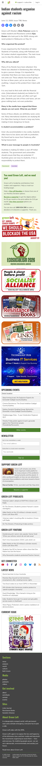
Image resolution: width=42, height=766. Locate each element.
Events (4, 700)
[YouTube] (2, 564)
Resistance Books (8, 710)
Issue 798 (18, 20)
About (4, 693)
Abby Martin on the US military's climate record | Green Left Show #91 (20, 513)
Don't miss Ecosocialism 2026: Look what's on (19, 540)
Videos (4, 684)
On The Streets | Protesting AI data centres (18, 524)
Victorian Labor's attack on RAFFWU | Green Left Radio (20, 502)
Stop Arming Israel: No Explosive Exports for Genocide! (18, 399)
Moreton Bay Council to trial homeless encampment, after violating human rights (17, 575)
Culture (4, 669)
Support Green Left (11, 464)
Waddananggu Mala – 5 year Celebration (17, 415)
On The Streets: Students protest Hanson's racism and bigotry (20, 608)
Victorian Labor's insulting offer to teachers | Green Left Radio (20, 519)
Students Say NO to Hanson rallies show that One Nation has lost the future (20, 550)
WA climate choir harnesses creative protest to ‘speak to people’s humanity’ (19, 585)
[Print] (14, 25)
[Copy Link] (22, 25)
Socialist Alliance (8, 713)
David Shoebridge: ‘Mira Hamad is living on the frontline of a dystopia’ (19, 591)
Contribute (6, 695)
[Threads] (35, 564)
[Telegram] (25, 564)
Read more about (12, 750)
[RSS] (39, 564)
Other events (21, 430)
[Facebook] (6, 25)
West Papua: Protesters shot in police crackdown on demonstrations (21, 602)
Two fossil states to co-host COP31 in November (20, 580)
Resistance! (5, 166)
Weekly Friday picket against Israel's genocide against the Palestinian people (19, 422)
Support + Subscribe (24, 2)
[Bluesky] (10, 25)
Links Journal (7, 708)
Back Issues (6, 671)
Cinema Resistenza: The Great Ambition (17, 403)
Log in (38, 2)
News (24, 20)
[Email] (18, 25)
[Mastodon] (2, 25)
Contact (5, 697)
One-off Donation (15, 191)
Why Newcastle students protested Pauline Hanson (21, 555)
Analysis (5, 664)
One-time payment (16, 202)
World (4, 666)
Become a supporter (11, 197)
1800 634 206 (21, 207)
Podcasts (5, 682)
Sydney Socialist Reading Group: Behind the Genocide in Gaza (18, 410)
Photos (4, 679)
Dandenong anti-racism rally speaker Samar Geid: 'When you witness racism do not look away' (20, 535)
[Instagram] (21, 564)
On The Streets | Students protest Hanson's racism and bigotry (20, 508)
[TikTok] (16, 564)
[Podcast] (7, 564)
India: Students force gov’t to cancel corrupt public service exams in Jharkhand (20, 596)
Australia (14, 166)
